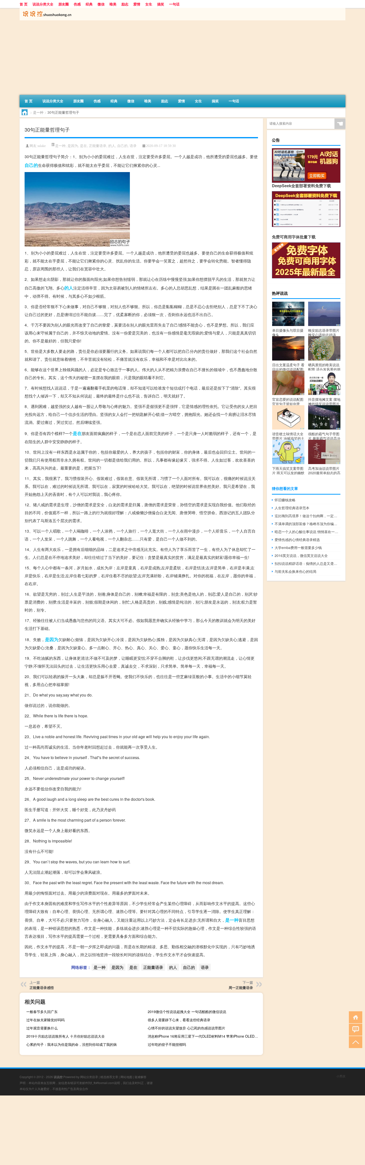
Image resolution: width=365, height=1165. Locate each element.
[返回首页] (354, 1016)
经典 (89, 3)
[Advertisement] (169, 57)
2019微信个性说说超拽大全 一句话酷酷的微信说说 (187, 1011)
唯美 (113, 3)
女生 (148, 3)
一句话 (174, 3)
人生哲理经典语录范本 (292, 507)
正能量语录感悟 (42, 987)
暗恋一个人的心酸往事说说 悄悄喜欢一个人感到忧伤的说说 (307, 531)
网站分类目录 (89, 1077)
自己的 (122, 145)
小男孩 (340, 1076)
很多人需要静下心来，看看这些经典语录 (179, 1019)
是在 (83, 145)
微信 (101, 3)
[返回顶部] (354, 1041)
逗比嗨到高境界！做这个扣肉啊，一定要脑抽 (307, 515)
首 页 (24, 3)
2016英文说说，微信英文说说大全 (301, 555)
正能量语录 (97, 145)
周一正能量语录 (241, 987)
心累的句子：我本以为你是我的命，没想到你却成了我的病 (71, 1044)
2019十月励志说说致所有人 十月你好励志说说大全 (65, 1036)
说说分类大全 (43, 3)
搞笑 (160, 3)
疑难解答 (140, 1077)
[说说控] (46, 9)
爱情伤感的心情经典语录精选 (297, 539)
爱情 (136, 3)
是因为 (73, 145)
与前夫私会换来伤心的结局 (295, 571)
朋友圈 (63, 3)
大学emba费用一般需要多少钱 (298, 547)
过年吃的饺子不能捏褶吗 (167, 1044)
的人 (111, 145)
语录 (133, 145)
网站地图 (126, 1077)
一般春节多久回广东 (42, 1011)
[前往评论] (354, 1029)
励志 (124, 3)
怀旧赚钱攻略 (285, 499)
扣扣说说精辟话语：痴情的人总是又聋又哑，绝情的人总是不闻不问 (307, 563)
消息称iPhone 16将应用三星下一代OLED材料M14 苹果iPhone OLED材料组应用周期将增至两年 (205, 1036)
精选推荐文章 (109, 1077)
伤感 (77, 3)
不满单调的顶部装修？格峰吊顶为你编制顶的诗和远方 (307, 523)
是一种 (38, 112)
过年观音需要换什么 (42, 1027)
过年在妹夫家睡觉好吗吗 (45, 1019)
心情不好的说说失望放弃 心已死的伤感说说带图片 (186, 1027)
